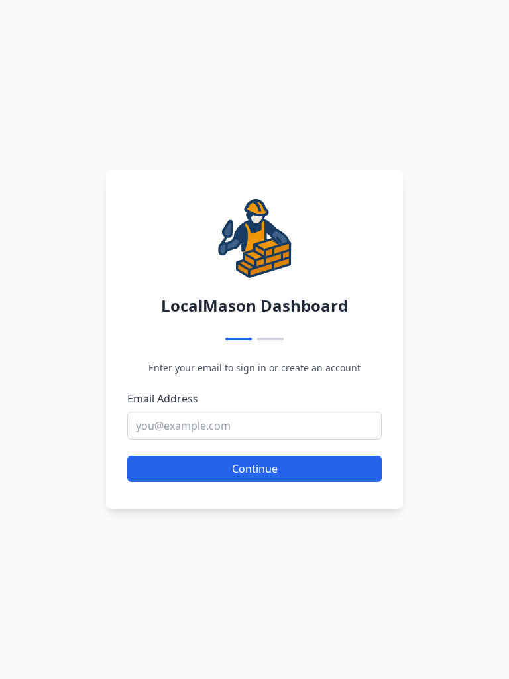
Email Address (162, 398)
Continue (255, 469)
